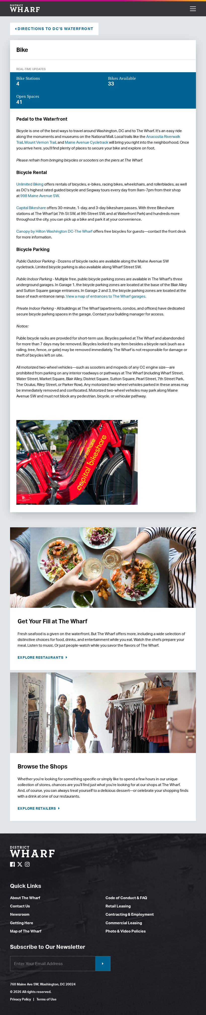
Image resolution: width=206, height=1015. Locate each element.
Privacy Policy (20, 999)
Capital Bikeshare (31, 207)
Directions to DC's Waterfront (55, 28)
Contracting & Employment (130, 914)
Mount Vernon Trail (40, 142)
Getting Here (21, 922)
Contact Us (20, 906)
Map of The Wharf (25, 931)
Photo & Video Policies (126, 931)
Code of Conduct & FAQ (126, 897)
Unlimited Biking (29, 184)
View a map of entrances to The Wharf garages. (106, 296)
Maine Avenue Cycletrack (86, 142)
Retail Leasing (118, 906)
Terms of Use (46, 999)
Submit (102, 963)
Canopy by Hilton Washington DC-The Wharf (54, 231)
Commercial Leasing (124, 922)
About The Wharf (25, 897)
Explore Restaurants (41, 657)
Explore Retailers (37, 808)
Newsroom (19, 914)
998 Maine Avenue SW (39, 195)
